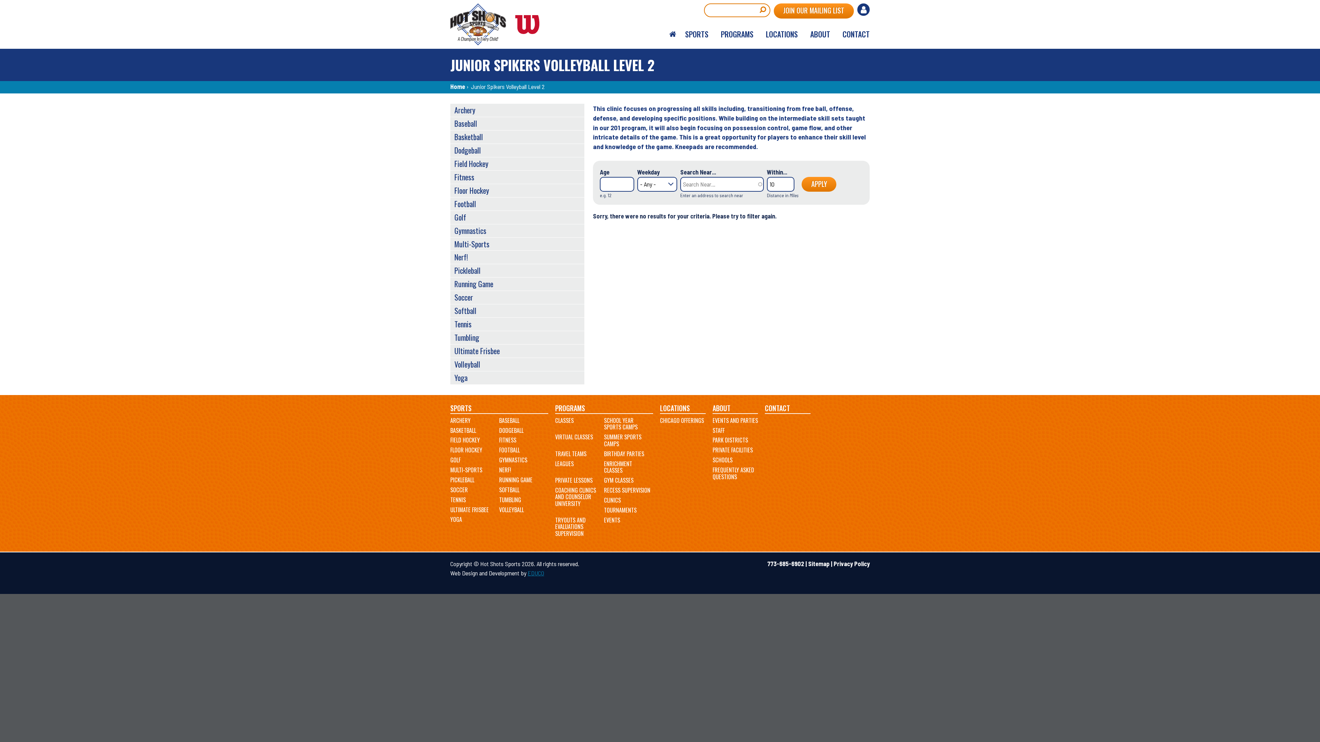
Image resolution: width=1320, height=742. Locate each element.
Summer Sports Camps (622, 440)
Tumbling (466, 337)
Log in (863, 9)
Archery (464, 109)
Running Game (473, 283)
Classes (564, 420)
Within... (777, 172)
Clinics (612, 500)
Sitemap (818, 563)
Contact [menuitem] (856, 34)
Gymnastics (470, 230)
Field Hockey (471, 163)
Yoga (461, 377)
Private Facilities (733, 450)
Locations (675, 408)
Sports (461, 408)
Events (612, 520)
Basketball (468, 136)
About (721, 408)
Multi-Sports (472, 243)
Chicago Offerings (682, 420)
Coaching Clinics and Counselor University (575, 497)
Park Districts (730, 440)
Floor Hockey (471, 190)
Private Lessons (574, 480)
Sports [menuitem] (696, 34)
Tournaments (620, 510)
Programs (570, 408)
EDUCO (536, 573)
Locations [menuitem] (782, 34)
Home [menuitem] (673, 34)
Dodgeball (467, 150)
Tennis (463, 323)
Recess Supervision (627, 490)
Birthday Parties (624, 454)
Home (457, 86)
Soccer (463, 297)
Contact (777, 408)
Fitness (464, 176)
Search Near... (698, 172)
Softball (465, 310)
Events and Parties (735, 420)
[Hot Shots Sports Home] (498, 24)
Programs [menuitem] (737, 34)
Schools (723, 460)
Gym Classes (619, 480)
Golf (460, 217)
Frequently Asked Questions (733, 473)
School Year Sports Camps (621, 423)
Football (465, 203)
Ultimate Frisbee (477, 350)
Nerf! (461, 256)
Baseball (465, 123)
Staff (719, 430)
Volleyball (467, 364)
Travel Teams (570, 454)
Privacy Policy (852, 563)
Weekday (648, 172)
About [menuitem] (820, 34)
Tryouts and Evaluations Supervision (570, 527)
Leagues (564, 464)
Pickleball (467, 270)
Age (604, 172)
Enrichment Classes (618, 467)
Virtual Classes (574, 437)
